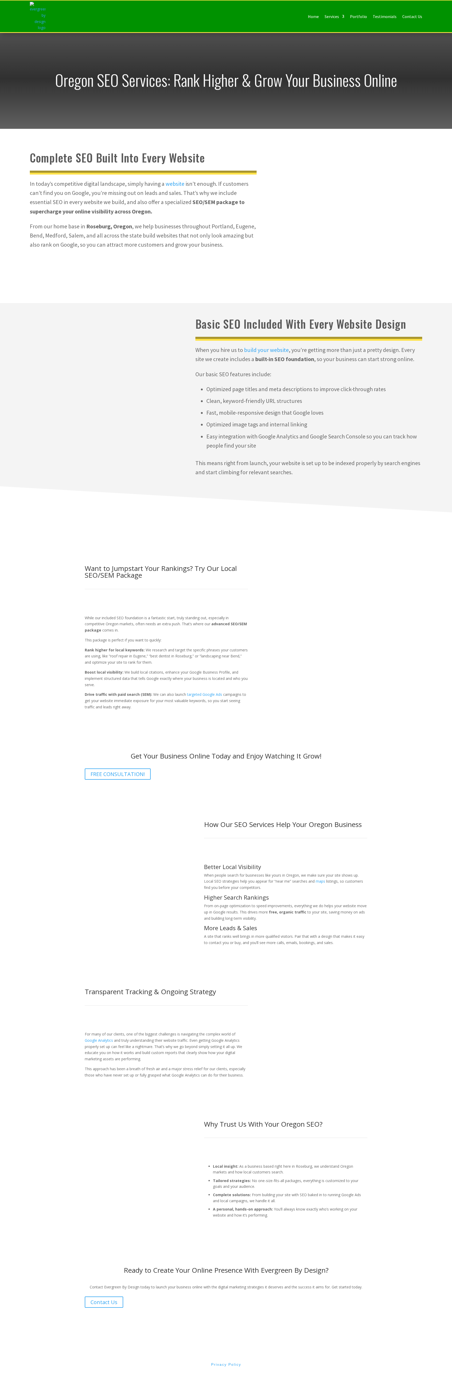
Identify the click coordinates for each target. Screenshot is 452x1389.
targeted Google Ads (204, 694)
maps (320, 881)
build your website (266, 350)
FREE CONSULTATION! (118, 774)
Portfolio (358, 16)
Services (332, 16)
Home (313, 16)
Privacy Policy (226, 1364)
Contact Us (412, 16)
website (175, 183)
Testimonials (385, 16)
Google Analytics (99, 1040)
